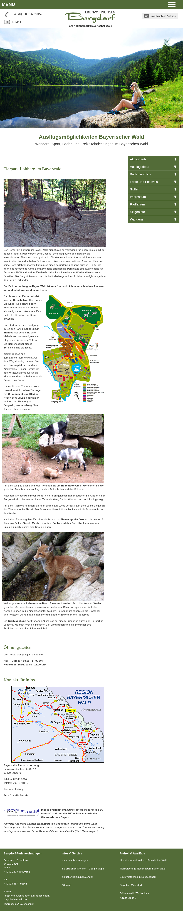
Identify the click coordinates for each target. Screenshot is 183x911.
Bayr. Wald (90, 823)
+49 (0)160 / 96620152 (27, 14)
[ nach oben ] (128, 897)
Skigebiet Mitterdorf (131, 885)
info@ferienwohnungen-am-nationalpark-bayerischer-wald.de (27, 897)
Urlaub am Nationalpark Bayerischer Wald (143, 860)
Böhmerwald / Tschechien (134, 893)
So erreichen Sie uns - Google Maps (83, 868)
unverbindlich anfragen (75, 860)
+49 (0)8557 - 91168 (15, 883)
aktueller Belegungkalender (77, 876)
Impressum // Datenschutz (19, 903)
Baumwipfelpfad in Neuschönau (138, 876)
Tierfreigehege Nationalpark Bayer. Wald (142, 868)
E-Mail (16, 22)
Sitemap (66, 885)
